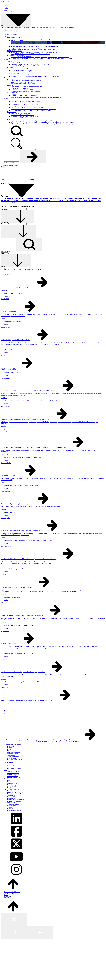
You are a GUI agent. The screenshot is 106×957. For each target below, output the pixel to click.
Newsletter (22, 89)
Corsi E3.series (21, 68)
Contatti (9, 782)
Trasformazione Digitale (10, 34)
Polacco (34, 27)
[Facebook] (16, 837)
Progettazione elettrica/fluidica (15, 45)
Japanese (40, 27)
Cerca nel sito (32, 149)
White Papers (25, 116)
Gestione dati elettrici (12, 753)
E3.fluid (9, 750)
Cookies (6, 895)
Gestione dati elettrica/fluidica (40, 57)
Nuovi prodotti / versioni (13, 774)
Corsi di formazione (12, 776)
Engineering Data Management (15, 55)
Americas (28, 27)
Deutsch (10, 27)
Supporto (9, 61)
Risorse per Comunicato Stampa (44, 741)
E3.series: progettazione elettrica (12, 744)
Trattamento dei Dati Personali (12, 892)
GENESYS (25, 104)
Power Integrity (11, 796)
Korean (59, 27)
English (4, 27)
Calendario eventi (19, 88)
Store (5, 10)
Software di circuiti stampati (34, 52)
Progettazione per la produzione (15, 799)
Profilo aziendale (11, 79)
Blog (5, 4)
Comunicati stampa (12, 786)
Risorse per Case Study (61, 741)
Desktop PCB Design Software (31, 54)
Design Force (10, 790)
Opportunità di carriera (23, 83)
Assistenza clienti (15, 63)
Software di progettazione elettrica (36, 46)
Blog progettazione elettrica (14, 759)
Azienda (6, 77)
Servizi (6, 60)
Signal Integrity (11, 795)
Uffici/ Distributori (25, 95)
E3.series (26, 101)
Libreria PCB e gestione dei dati (42, 58)
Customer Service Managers (25, 66)
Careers (6, 5)
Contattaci (13, 94)
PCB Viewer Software (33, 109)
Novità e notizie (26, 86)
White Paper (10, 765)
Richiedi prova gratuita (7, 165)
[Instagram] (16, 875)
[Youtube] (16, 862)
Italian (4, 26)
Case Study (22, 115)
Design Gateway (11, 798)
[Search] (16, 136)
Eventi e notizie (11, 85)
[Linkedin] (16, 824)
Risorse (6, 98)
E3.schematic (10, 746)
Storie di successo (12, 758)
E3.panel (9, 749)
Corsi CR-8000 (21, 70)
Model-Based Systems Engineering (37, 39)
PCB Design (45, 124)
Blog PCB (10, 808)
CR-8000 (23, 103)
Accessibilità (7, 896)
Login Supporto (8, 11)
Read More (19, 43)
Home (2, 179)
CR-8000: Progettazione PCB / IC (13, 789)
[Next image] (14, 932)
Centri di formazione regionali (27, 71)
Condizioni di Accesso (10, 893)
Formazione (10, 67)
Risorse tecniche (11, 112)
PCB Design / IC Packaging (14, 51)
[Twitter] (16, 849)
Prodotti (6, 36)
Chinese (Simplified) (50, 27)
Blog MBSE (10, 767)
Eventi (5, 7)
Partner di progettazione (36, 97)
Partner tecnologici (22, 82)
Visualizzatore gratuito (13, 106)
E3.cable (9, 747)
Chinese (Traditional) (69, 27)
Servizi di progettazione (13, 73)
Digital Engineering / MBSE (14, 37)
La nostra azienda (26, 80)
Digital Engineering (35, 121)
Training (6, 8)
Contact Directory (12, 92)
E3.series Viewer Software (27, 107)
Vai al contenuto (5, 1)
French (16, 27)
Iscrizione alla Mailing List (26, 91)
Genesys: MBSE (8, 762)
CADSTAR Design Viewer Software (31, 110)
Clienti (5, 770)
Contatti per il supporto (13, 773)
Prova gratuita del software (14, 100)
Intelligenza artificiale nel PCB (15, 792)
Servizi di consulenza (29, 74)
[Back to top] (13, 889)
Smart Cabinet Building (13, 752)
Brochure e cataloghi (22, 118)
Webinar (21, 113)
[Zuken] (11, 31)
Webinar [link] (6, 272)
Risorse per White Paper (74, 741)
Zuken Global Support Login (30, 64)
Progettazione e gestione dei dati (15, 801)
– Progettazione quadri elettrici (34, 48)
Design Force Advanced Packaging (16, 793)
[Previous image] (40, 932)
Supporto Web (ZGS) (13, 771)
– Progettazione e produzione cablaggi (33, 49)
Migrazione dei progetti (35, 76)
